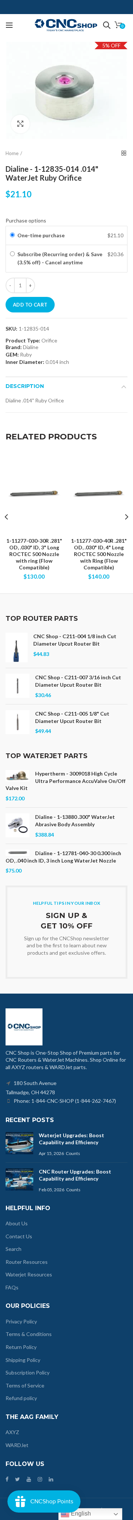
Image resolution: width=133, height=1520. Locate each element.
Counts (73, 1153)
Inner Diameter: (25, 362)
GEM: (12, 354)
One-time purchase (41, 235)
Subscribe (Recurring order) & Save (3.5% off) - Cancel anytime (59, 258)
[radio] (12, 235)
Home (12, 153)
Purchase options (26, 220)
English (80, 1513)
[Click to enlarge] (20, 124)
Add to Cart (30, 305)
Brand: (14, 347)
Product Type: (23, 341)
